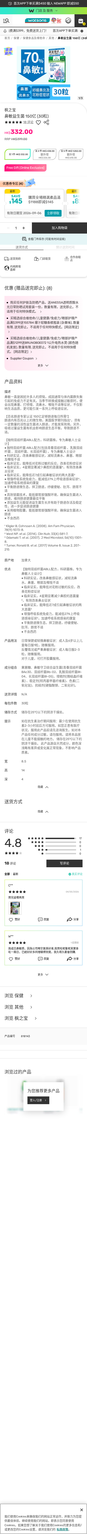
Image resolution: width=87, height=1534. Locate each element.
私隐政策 (62, 1529)
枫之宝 (10, 110)
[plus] (23, 228)
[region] (43, 1519)
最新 (15, 874)
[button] (81, 20)
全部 (7, 874)
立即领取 (53, 213)
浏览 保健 (14, 996)
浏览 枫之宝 (16, 1018)
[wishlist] (38, 122)
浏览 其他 (14, 1007)
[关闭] (82, 1510)
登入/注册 (36, 1100)
